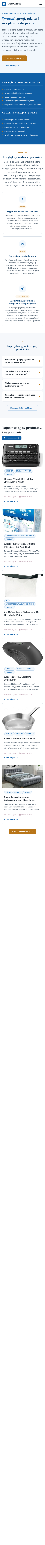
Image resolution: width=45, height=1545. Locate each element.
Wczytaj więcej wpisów (21, 831)
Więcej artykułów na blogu (21, 408)
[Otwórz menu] (41, 3)
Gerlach (9, 734)
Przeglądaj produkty (13, 58)
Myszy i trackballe (25, 669)
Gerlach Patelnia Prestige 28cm (19, 738)
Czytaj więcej (9, 501)
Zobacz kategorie (12, 65)
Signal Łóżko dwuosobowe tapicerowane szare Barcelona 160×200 (18, 800)
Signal (27, 792)
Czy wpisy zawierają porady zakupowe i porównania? (17, 372)
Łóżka (8, 792)
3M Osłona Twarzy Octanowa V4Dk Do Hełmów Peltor (21, 613)
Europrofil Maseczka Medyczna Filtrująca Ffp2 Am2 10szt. (19, 545)
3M (7, 601)
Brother (9, 471)
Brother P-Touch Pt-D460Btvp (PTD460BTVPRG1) (18, 480)
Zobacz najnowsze (10, 438)
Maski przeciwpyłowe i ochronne (20, 536)
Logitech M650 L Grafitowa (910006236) (17, 678)
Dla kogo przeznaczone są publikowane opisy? (17, 384)
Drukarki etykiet (23, 471)
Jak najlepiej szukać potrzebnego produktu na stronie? (20, 396)
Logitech (10, 669)
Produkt (9, 474)
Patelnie (19, 734)
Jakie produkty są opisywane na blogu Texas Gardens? (19, 360)
